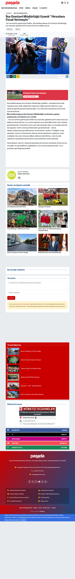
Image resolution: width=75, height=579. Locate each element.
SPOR (21, 8)
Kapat (23, 520)
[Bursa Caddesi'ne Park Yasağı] (22, 242)
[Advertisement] (37, 328)
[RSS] (45, 481)
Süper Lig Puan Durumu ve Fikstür (19, 497)
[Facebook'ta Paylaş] (7, 76)
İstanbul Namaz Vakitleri (17, 494)
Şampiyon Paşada (44, 206)
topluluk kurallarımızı (24, 304)
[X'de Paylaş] (11, 76)
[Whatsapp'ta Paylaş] (14, 76)
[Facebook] (29, 481)
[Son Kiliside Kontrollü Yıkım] (22, 196)
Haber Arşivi (44, 501)
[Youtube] (39, 481)
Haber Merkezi (23, 174)
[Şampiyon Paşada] (53, 196)
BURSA (27, 8)
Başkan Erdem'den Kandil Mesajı (49, 252)
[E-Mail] (19, 177)
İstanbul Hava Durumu (47, 490)
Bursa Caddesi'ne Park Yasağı (17, 252)
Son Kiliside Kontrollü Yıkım (16, 206)
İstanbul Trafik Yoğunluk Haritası (49, 494)
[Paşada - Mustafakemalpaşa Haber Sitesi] (12, 2)
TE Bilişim (42, 511)
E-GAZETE (43, 8)
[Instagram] (35, 481)
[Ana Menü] (68, 3)
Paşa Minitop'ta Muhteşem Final (18, 228)
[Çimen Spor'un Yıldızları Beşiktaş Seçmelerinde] (53, 218)
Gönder (11, 298)
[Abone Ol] (67, 76)
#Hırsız (17, 29)
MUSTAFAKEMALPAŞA (9, 8)
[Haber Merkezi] (11, 175)
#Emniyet (9, 29)
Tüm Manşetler (44, 497)
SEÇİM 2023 (46, 508)
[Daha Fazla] (18, 76)
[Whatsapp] (42, 481)
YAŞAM (35, 8)
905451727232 (39, 471)
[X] (32, 481)
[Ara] (65, 3)
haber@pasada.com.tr (38, 474)
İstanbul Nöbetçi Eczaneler (18, 490)
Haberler (9, 13)
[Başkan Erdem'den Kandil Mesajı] (53, 242)
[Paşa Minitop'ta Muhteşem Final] (22, 218)
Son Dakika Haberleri (15, 501)
